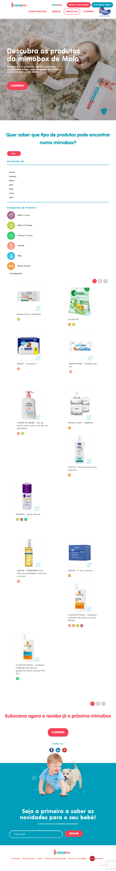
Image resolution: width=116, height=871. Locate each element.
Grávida (21, 245)
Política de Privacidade (55, 858)
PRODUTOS (72, 11)
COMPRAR (88, 11)
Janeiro (12, 172)
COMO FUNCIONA (37, 11)
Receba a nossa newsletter (79, 5)
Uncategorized (16, 273)
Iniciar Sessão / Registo (102, 5)
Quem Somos (29, 858)
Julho (11, 197)
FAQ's (40, 858)
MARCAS (56, 11)
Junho (11, 193)
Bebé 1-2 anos (24, 215)
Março (11, 180)
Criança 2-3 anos (25, 235)
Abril (11, 185)
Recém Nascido (24, 266)
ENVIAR (73, 833)
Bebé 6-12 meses (25, 225)
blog (57, 4)
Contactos (16, 858)
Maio (11, 189)
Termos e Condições (77, 858)
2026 (13, 153)
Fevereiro (12, 176)
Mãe (20, 256)
